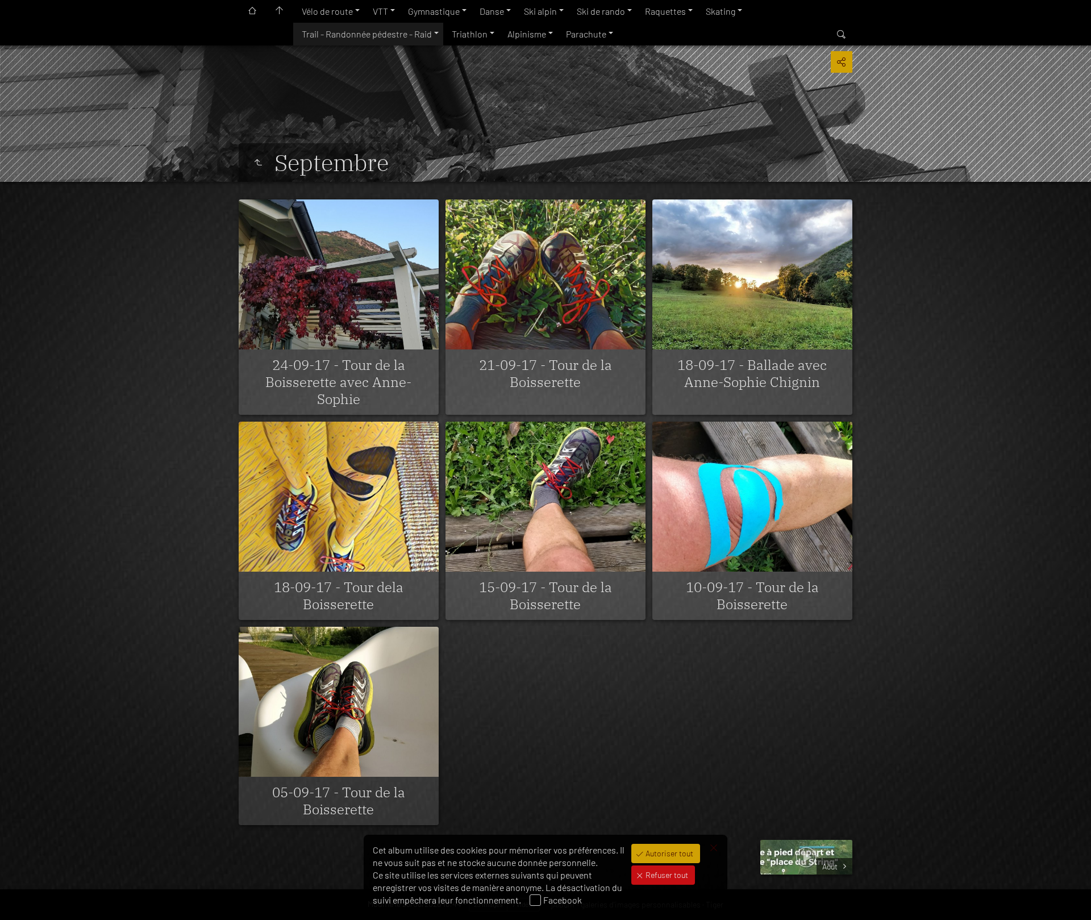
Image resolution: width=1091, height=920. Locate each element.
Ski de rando (601, 11)
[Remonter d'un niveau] (258, 162)
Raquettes (665, 11)
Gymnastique (434, 11)
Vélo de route (327, 11)
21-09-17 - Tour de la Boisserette (545, 373)
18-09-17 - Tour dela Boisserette (338, 595)
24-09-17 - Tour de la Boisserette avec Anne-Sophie (338, 382)
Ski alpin (540, 11)
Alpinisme (526, 33)
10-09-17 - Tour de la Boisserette (752, 595)
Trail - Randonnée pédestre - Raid (367, 33)
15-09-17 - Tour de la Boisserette (545, 595)
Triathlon (470, 33)
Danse (492, 11)
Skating (720, 11)
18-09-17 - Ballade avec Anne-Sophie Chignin (752, 373)
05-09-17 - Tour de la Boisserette (338, 800)
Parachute (586, 33)
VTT (380, 11)
